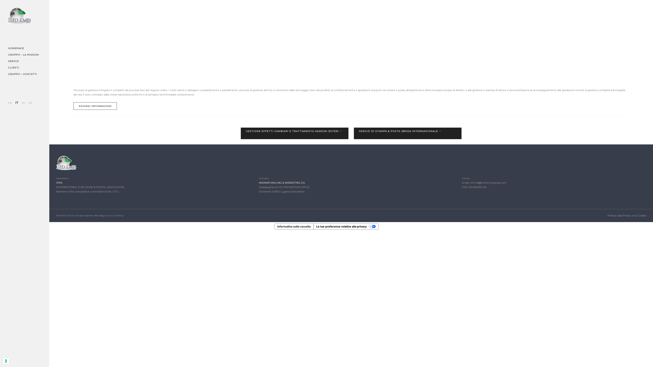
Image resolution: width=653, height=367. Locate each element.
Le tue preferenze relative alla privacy (341, 226)
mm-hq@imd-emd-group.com (488, 182)
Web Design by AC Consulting (108, 215)
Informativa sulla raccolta (294, 226)
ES (23, 102)
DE (30, 102)
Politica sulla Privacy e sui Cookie (626, 215)
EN (10, 102)
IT (16, 102)
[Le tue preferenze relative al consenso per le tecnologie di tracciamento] (6, 361)
